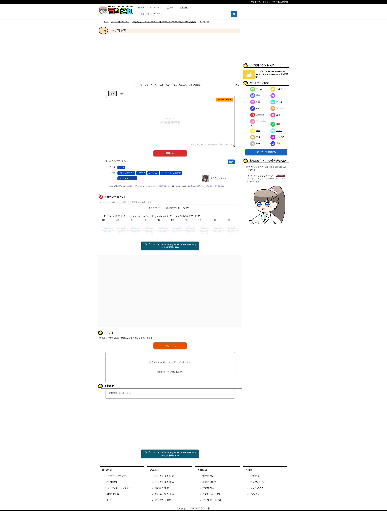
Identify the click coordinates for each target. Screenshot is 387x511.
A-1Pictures (153, 173)
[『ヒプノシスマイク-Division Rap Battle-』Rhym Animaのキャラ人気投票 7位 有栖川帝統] (191, 230)
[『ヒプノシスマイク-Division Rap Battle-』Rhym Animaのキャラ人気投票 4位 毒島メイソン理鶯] (163, 230)
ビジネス (280, 137)
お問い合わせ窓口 (212, 494)
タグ (172, 7)
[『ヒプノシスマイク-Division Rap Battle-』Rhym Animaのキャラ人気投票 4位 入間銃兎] (149, 230)
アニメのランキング (120, 22)
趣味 (278, 124)
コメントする (170, 346)
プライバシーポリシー (119, 488)
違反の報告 (208, 476)
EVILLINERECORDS (127, 178)
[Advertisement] (170, 58)
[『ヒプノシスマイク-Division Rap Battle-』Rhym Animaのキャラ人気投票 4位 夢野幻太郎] (177, 230)
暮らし (279, 130)
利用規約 (112, 482)
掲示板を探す (162, 488)
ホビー (259, 108)
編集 (231, 162)
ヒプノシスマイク (126, 173)
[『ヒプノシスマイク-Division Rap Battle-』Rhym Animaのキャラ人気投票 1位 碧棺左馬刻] (122, 230)
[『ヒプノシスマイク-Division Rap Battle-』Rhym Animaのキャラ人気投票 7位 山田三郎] (204, 230)
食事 (258, 130)
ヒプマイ (141, 173)
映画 (258, 102)
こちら (204, 186)
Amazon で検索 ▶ (224, 99)
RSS (109, 500)
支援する (255, 476)
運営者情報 (113, 494)
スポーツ (260, 115)
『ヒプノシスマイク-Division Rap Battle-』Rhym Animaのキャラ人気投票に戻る (170, 246)
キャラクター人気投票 (171, 173)
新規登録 (281, 175)
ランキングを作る (164, 482)
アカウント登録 (163, 500)
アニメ (121, 167)
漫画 (258, 95)
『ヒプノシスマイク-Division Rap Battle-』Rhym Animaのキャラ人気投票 (164, 22)
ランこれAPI (256, 488)
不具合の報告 (209, 482)
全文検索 (184, 7)
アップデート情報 (212, 500)
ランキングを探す (164, 476)
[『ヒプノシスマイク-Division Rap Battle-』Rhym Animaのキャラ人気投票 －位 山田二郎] (232, 230)
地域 (278, 143)
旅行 (278, 115)
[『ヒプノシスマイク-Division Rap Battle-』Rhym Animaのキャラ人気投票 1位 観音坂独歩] (108, 230)
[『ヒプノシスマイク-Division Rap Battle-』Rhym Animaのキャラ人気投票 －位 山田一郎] (218, 230)
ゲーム (259, 89)
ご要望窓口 (208, 488)
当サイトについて (116, 476)
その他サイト (257, 494)
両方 (143, 7)
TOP (105, 22)
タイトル (157, 7)
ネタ (258, 137)
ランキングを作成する (266, 152)
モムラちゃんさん (218, 178)
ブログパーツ (257, 482)
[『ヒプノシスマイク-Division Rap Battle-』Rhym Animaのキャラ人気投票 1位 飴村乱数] (136, 230)
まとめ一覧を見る (164, 494)
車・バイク (281, 108)
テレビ (279, 102)
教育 (258, 143)
